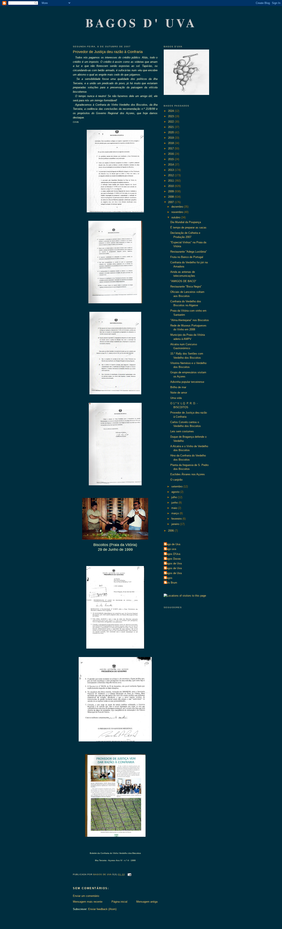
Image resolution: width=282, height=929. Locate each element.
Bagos (168, 577)
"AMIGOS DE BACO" (183, 281)
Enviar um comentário (86, 895)
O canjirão (176, 479)
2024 (171, 110)
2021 (171, 127)
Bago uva (170, 549)
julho (174, 497)
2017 (171, 148)
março (175, 513)
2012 (171, 175)
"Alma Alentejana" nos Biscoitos (189, 320)
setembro (177, 486)
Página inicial (119, 901)
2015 (171, 159)
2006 (171, 530)
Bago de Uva (172, 544)
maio (174, 507)
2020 (171, 132)
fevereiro (176, 518)
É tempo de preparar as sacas (188, 227)
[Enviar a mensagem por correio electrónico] (129, 874)
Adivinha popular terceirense (187, 381)
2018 (171, 143)
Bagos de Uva (173, 563)
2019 (171, 137)
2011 (171, 180)
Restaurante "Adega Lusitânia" (188, 251)
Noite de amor (178, 392)
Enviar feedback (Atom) (102, 909)
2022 (171, 121)
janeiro (175, 524)
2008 (171, 196)
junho (175, 502)
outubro (176, 217)
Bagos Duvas (173, 558)
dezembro (177, 206)
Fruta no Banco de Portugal (186, 257)
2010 (171, 186)
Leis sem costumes (182, 431)
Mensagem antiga (147, 901)
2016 (171, 153)
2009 (171, 191)
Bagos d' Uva (141, 22)
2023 (171, 116)
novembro (177, 212)
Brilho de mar (178, 387)
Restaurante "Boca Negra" (186, 286)
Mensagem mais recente (87, 901)
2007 (171, 202)
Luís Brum (171, 582)
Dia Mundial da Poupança (185, 222)
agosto (175, 491)
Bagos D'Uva (172, 554)
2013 (171, 169)
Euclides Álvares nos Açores (187, 474)
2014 (171, 164)
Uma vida (176, 397)
